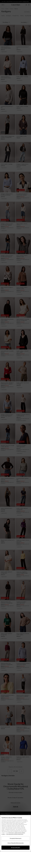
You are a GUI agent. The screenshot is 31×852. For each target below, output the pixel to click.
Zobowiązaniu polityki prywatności (14, 834)
